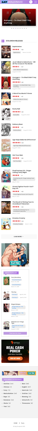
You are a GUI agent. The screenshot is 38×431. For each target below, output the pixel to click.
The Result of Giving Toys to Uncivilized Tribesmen (23, 203)
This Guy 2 (15, 297)
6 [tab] (21, 28)
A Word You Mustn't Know (20, 99)
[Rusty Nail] (6, 114)
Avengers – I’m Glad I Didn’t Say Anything (24, 78)
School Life (27, 400)
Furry (6, 390)
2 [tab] (13, 28)
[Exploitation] (6, 52)
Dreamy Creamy (18, 218)
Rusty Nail (16, 109)
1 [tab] (12, 28)
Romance (8, 400)
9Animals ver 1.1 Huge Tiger (17, 322)
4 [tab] (17, 28)
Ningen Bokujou (15, 304)
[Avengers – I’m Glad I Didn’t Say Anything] (6, 83)
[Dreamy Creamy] (6, 223)
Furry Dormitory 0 (16, 280)
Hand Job (27, 390)
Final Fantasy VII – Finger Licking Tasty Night (21, 171)
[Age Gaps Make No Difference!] (6, 145)
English (26, 387)
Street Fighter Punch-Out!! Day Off (22, 187)
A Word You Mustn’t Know (22, 93)
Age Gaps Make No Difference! (24, 140)
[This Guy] (6, 295)
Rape (6, 397)
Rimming (26, 397)
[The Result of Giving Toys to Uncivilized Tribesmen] (6, 207)
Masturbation (10, 393)
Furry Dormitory (16, 277)
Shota (7, 403)
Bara (25, 384)
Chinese (7, 387)
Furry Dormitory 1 (16, 284)
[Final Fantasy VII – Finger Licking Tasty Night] (6, 176)
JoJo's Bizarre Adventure (20, 69)
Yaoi (6, 406)
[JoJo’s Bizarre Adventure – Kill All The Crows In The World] (6, 67)
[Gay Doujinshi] (12, 2)
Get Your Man (17, 155)
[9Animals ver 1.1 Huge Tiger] (6, 325)
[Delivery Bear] (6, 130)
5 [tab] (19, 28)
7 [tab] (23, 28)
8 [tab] (24, 28)
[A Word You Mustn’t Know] (6, 99)
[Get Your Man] (6, 160)
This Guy (13, 292)
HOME (15, 423)
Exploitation (17, 46)
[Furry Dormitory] (6, 281)
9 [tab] (26, 28)
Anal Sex (8, 384)
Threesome (27, 403)
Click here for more (15, 333)
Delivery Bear (17, 124)
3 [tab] (15, 28)
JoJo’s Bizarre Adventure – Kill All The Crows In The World (23, 63)
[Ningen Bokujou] (6, 308)
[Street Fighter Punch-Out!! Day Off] (6, 192)
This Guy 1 (14, 294)
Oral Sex (26, 393)
